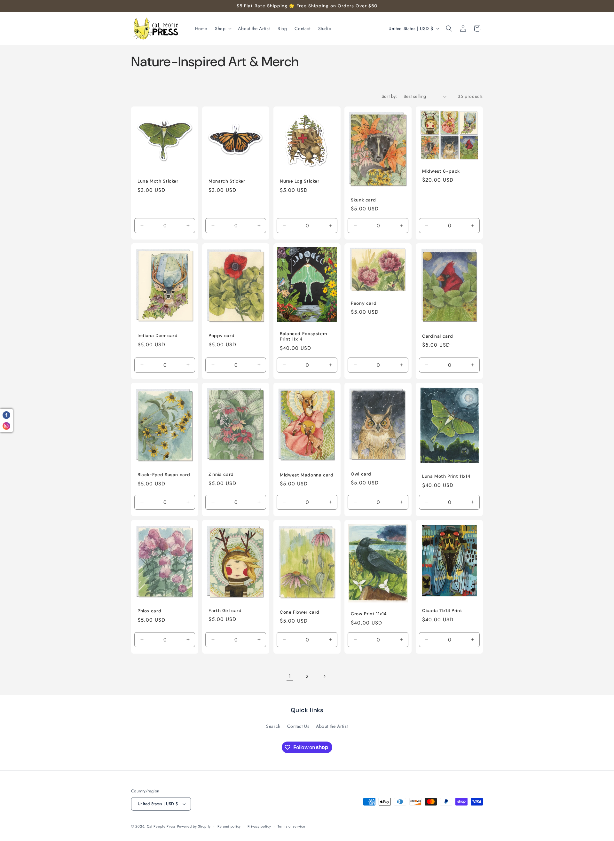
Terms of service (291, 826)
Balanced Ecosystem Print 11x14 (303, 336)
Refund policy (229, 826)
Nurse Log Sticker (299, 181)
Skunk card (363, 200)
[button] (222, 28)
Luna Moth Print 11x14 (446, 476)
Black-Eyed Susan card (164, 474)
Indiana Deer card (158, 335)
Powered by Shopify (194, 826)
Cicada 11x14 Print (442, 610)
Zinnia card (221, 474)
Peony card (363, 303)
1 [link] (289, 676)
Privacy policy (259, 826)
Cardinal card (437, 336)
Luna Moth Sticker (158, 181)
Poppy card (221, 335)
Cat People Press (161, 826)
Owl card (361, 474)
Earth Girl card (225, 610)
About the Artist (332, 726)
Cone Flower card (299, 612)
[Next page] (324, 676)
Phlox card (149, 611)
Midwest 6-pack (441, 171)
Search (273, 726)
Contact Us (298, 726)
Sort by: (389, 96)
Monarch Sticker (227, 181)
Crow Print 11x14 (369, 614)
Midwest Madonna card (307, 475)
